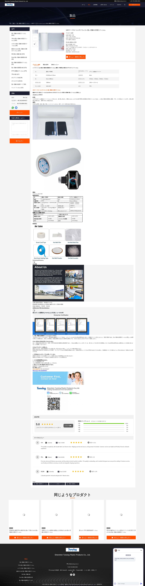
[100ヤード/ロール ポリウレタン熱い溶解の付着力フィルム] (51, 41)
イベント (112, 4)
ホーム (83, 4)
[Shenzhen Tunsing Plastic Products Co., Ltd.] (9, 5)
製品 (89, 4)
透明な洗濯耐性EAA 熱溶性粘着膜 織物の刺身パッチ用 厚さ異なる (121, 531)
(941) (18, 34)
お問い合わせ (103, 4)
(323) (18, 54)
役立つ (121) (93, 442)
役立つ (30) (94, 471)
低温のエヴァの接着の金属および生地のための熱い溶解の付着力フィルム (23, 531)
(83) (19, 63)
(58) (19, 58)
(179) (19, 71)
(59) (16, 77)
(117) (15, 74)
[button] (11, 518)
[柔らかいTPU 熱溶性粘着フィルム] (56, 515)
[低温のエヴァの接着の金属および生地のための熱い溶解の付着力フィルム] (23, 515)
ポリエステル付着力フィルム (57, 483)
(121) (17, 87)
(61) (16, 81)
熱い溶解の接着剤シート (72, 483)
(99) (18, 84)
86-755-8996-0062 (135, 1)
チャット (134, 4)
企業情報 (95, 4)
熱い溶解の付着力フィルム (23, 23)
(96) (19, 44)
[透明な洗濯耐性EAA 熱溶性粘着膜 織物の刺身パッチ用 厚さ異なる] (121, 515)
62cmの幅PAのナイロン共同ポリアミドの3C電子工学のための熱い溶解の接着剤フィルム (88, 531)
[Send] (141, 583)
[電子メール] (16, 108)
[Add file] (115, 583)
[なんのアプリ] (12, 107)
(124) (19, 49)
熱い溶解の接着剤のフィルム (40, 483)
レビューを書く (68, 425)
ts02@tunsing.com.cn (121, 1)
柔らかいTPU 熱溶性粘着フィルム (56, 530)
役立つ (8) (92, 457)
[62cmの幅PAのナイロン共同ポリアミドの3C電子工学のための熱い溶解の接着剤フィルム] (88, 515)
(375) (19, 67)
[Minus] (141, 550)
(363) (19, 39)
